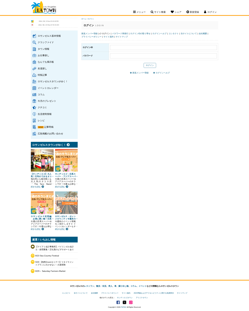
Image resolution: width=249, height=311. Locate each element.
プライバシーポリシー (91, 36)
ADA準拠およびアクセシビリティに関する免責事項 (154, 293)
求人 (110, 286)
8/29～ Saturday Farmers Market (50, 271)
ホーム (83, 19)
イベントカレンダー (48, 88)
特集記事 (42, 75)
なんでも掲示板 (46, 62)
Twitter (124, 302)
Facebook (118, 302)
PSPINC (124, 307)
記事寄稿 (48, 127)
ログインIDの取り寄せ (140, 33)
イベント (143, 286)
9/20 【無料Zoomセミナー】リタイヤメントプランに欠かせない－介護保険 (54, 263)
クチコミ (42, 107)
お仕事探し (43, 55)
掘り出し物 (123, 286)
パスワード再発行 (120, 33)
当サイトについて (189, 33)
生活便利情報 (45, 114)
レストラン (89, 286)
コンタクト (174, 33)
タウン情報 (43, 49)
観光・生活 (101, 286)
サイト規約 (109, 36)
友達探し (42, 68)
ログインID (88, 47)
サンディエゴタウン (125, 298)
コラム (41, 94)
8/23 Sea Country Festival (47, 256)
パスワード (88, 55)
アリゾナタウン (142, 298)
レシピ (41, 120)
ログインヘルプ (159, 33)
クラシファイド (46, 42)
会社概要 (203, 33)
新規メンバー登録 (89, 33)
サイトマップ (122, 36)
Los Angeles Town (43, 8)
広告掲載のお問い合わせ (50, 133)
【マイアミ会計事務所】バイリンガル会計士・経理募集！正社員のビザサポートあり (54, 248)
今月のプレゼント (47, 101)
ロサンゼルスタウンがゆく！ (53, 81)
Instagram (131, 302)
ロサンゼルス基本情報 (49, 35)
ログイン (91, 19)
